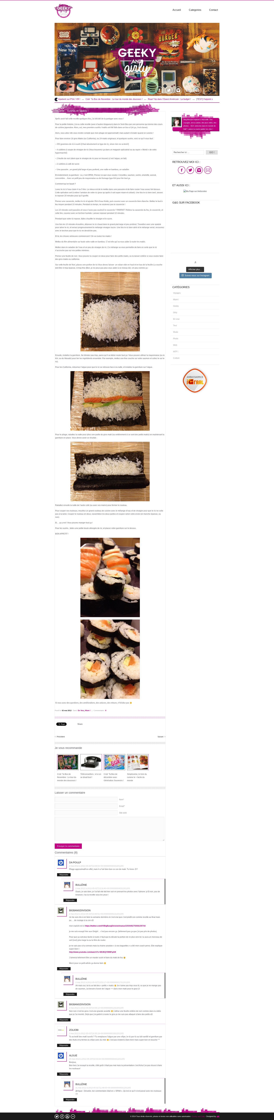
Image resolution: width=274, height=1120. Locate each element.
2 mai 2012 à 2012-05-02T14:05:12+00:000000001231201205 (96, 1008)
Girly (175, 312)
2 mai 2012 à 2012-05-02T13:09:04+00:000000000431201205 (96, 866)
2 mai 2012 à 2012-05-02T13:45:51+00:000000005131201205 (96, 914)
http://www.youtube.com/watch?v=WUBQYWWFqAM (92, 952)
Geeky (176, 306)
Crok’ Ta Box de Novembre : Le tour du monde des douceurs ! (65, 99)
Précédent (60, 736)
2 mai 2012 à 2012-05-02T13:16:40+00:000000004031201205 (102, 888)
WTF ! (175, 351)
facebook (62, 1116)
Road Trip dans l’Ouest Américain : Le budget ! (120, 99)
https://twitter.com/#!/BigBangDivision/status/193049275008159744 (115, 926)
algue (73, 1055)
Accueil (177, 10)
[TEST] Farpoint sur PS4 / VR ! (161, 99)
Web (175, 345)
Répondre (63, 875)
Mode (175, 332)
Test (175, 325)
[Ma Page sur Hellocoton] (195, 191)
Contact (213, 10)
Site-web (123, 813)
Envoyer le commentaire (68, 846)
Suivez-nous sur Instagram (197, 275)
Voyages (177, 293)
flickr (73, 1116)
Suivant (161, 736)
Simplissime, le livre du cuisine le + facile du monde (137, 777)
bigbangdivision (80, 910)
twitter (57, 1116)
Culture (176, 358)
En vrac (81, 710)
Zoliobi (73, 1030)
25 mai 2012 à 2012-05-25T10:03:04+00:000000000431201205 (97, 1059)
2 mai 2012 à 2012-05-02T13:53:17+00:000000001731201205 (102, 982)
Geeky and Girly (198, 1116)
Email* (122, 806)
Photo (175, 338)
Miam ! (88, 710)
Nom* (121, 799)
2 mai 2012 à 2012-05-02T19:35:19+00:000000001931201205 (96, 1033)
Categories (195, 10)
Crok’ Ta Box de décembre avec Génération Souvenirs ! (114, 777)
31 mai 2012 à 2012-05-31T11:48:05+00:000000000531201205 (103, 1088)
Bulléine (81, 884)
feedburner (67, 1116)
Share (80, 724)
